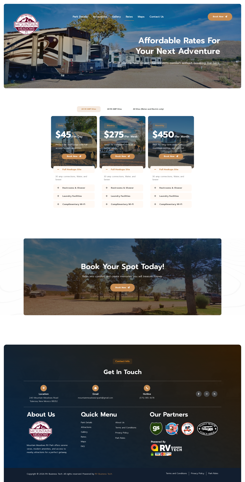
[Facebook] (199, 394)
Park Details (80, 17)
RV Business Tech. (103, 473)
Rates (129, 17)
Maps (141, 17)
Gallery (116, 17)
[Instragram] (207, 394)
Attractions (100, 17)
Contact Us (157, 17)
